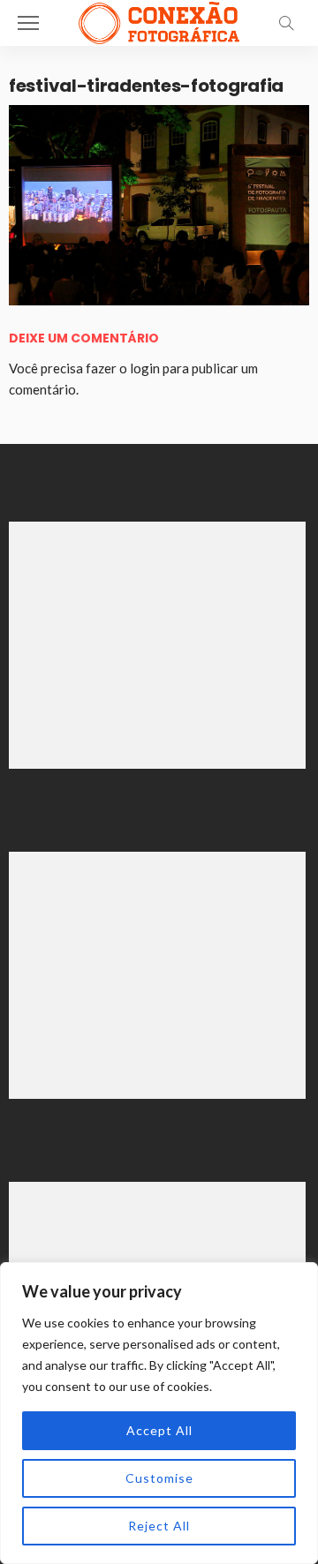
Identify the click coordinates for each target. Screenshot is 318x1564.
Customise (159, 1477)
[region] (159, 1413)
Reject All (159, 1525)
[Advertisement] (157, 645)
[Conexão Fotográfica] (158, 20)
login (145, 368)
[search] (286, 23)
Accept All (159, 1430)
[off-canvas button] (28, 23)
